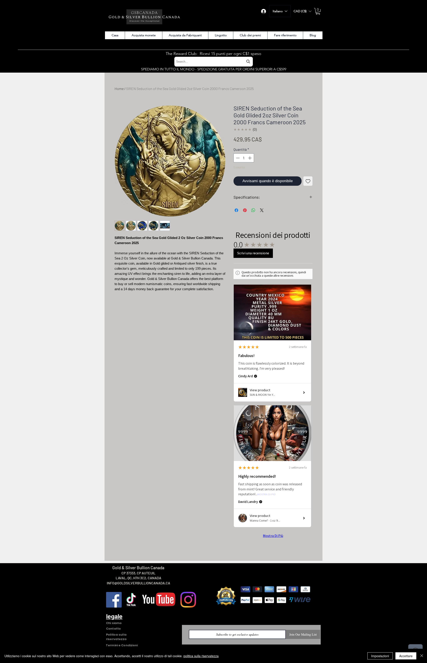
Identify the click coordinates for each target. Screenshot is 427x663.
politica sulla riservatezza (201, 656)
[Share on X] (261, 210)
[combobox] (213, 62)
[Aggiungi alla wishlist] (308, 181)
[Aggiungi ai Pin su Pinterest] (245, 210)
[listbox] (302, 11)
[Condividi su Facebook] (236, 210)
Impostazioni (380, 656)
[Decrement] (237, 158)
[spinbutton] (243, 158)
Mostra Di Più (266, 494)
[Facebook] (114, 600)
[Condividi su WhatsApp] (253, 210)
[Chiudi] (421, 655)
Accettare (406, 656)
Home (119, 88)
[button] (302, 11)
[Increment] (250, 158)
